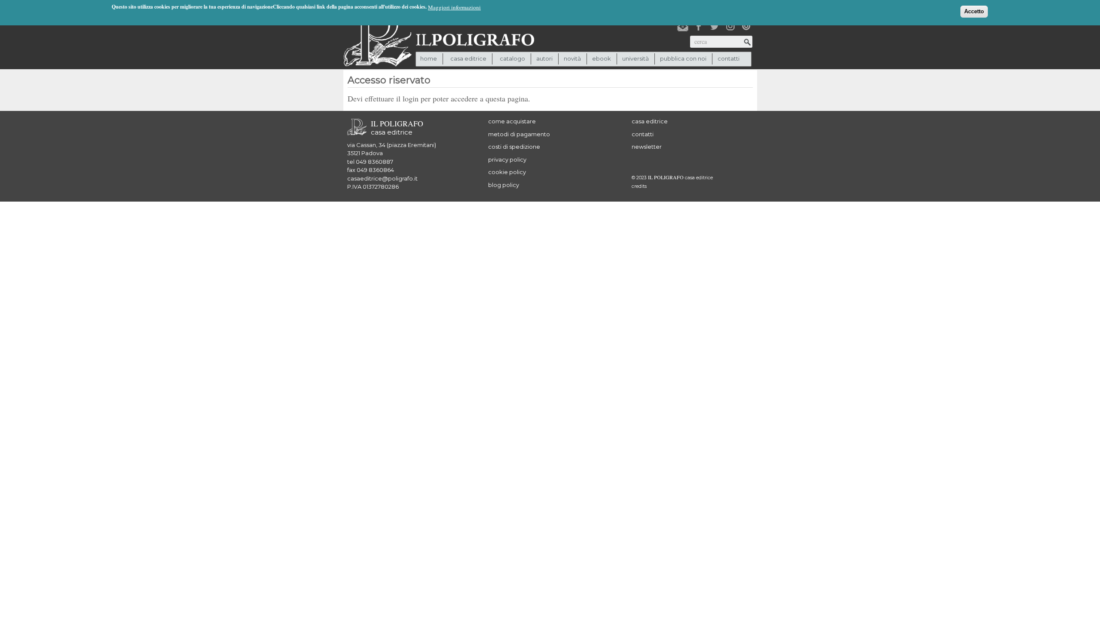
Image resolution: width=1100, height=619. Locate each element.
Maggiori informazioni (454, 7)
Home (428, 58)
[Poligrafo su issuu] (746, 26)
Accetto (974, 11)
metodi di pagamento (519, 134)
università (635, 58)
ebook (601, 58)
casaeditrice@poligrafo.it (382, 178)
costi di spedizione (514, 146)
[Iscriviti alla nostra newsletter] (683, 26)
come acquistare (512, 121)
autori (544, 58)
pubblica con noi (683, 58)
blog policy (503, 184)
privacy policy (507, 159)
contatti (728, 58)
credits (639, 186)
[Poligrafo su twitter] (714, 26)
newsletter (647, 146)
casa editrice (650, 121)
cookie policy (507, 172)
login (411, 98)
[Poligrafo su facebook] (699, 26)
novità (572, 58)
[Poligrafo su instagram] (730, 26)
